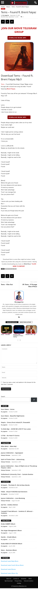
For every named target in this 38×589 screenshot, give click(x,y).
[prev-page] (18, 340)
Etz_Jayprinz (6, 15)
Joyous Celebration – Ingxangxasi (12, 453)
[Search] (34, 400)
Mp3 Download (8, 581)
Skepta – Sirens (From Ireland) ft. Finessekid (15, 422)
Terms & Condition (28, 581)
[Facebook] (3, 22)
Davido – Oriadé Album (8, 537)
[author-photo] (19, 295)
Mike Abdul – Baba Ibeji (8, 446)
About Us (8, 578)
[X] (7, 22)
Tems (2, 84)
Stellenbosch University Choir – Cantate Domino (17, 474)
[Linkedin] (19, 317)
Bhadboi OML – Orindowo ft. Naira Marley (18, 336)
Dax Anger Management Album (11, 530)
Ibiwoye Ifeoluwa (5, 455)
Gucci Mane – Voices (7, 409)
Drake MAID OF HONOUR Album (11, 543)
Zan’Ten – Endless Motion (9, 505)
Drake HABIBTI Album (8, 524)
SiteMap (19, 583)
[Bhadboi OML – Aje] (31, 329)
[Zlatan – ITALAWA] (6, 329)
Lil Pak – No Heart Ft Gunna (10, 435)
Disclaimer (23, 578)
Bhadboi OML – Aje (30, 334)
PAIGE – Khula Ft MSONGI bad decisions (14, 492)
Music (8, 7)
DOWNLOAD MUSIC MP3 (17, 38)
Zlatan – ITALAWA (5, 334)
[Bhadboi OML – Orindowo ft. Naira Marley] (19, 329)
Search (3, 396)
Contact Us (16, 578)
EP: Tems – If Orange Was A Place (30, 285)
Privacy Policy (18, 581)
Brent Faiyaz (11, 89)
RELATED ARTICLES (12, 322)
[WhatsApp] (12, 22)
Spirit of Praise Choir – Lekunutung (12, 459)
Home (3, 7)
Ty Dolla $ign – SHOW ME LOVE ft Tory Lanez (16, 429)
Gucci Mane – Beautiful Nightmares (12, 416)
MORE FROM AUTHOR (25, 322)
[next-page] (20, 340)
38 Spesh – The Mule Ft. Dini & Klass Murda (15, 485)
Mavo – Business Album (9, 550)
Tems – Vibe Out (7, 284)
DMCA (30, 578)
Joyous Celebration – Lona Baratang (13, 498)
